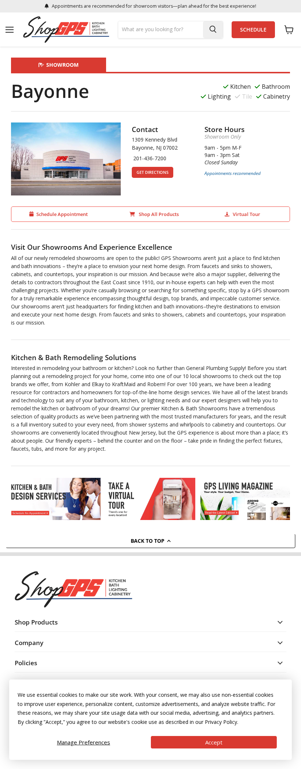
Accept (213, 742)
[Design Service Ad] (56, 499)
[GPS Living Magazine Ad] (245, 499)
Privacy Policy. (221, 721)
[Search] (213, 29)
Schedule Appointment (62, 214)
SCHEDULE (253, 29)
